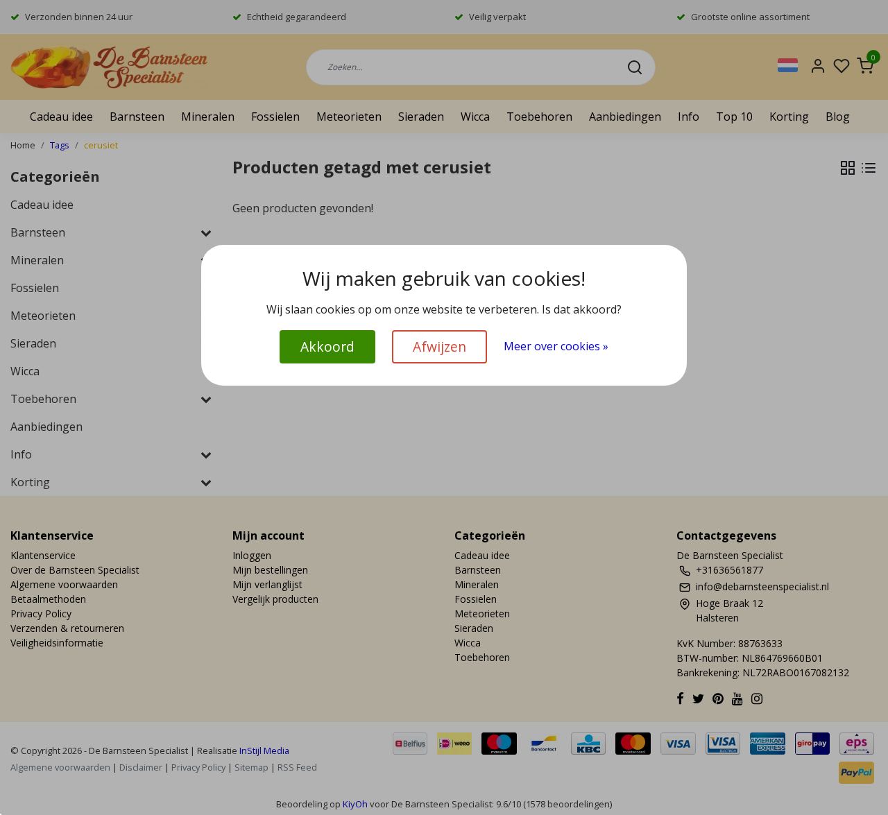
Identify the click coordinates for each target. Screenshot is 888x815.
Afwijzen (439, 346)
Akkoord (327, 346)
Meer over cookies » (556, 346)
